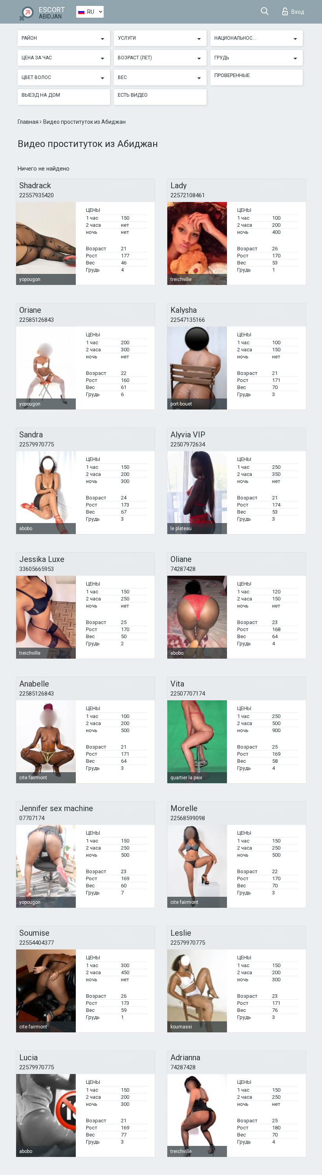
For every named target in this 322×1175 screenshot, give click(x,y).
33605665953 (36, 569)
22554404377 (36, 942)
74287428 (183, 569)
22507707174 (187, 693)
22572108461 (187, 195)
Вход (297, 12)
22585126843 (36, 319)
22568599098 (187, 818)
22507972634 (187, 444)
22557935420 (36, 195)
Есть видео (133, 95)
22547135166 (187, 319)
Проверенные (232, 75)
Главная (29, 122)
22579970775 (36, 444)
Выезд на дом (41, 95)
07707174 (31, 818)
